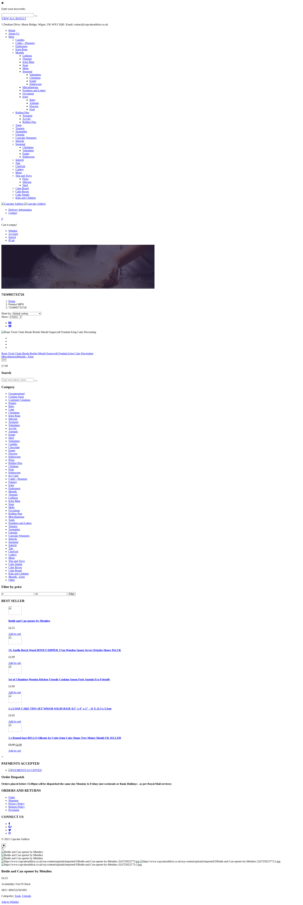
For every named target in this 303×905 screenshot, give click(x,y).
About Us (13, 33)
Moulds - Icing (25, 356)
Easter (32, 80)
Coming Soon (16, 396)
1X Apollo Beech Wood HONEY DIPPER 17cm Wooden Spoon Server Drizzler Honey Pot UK (64, 650)
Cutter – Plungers (25, 43)
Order (11, 797)
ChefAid (20, 166)
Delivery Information (20, 209)
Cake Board (22, 188)
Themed (27, 58)
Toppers (19, 128)
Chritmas (13, 466)
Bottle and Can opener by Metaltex (29, 620)
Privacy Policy (16, 803)
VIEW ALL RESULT (13, 18)
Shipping (13, 800)
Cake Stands (22, 194)
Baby (32, 99)
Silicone (26, 182)
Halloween (35, 84)
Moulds (19, 52)
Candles (19, 39)
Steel (25, 185)
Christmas (35, 77)
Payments (13, 809)
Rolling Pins (22, 112)
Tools (18, 125)
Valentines (35, 74)
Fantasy (12, 482)
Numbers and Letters (34, 90)
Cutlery (19, 169)
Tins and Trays (23, 175)
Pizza (25, 178)
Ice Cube (13, 475)
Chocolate (14, 447)
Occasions (28, 93)
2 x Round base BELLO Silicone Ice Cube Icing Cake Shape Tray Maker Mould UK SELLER (64, 737)
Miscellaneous (30, 87)
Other (11, 579)
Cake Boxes (22, 191)
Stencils (19, 140)
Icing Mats (28, 62)
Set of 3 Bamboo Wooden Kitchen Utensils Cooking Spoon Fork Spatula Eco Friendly (59, 679)
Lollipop (27, 55)
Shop (11, 36)
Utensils (19, 134)
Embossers (21, 46)
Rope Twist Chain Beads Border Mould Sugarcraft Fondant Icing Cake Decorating (47, 353)
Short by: (6, 313)
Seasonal (27, 71)
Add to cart (14, 633)
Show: (5, 316)
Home (11, 30)
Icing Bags (21, 49)
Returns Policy (16, 806)
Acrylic (26, 118)
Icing (25, 96)
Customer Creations (19, 399)
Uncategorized (16, 393)
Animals (34, 103)
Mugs (18, 172)
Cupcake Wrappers (25, 137)
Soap (25, 65)
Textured (27, 115)
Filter (71, 594)
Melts (25, 68)
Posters (12, 403)
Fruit (32, 109)
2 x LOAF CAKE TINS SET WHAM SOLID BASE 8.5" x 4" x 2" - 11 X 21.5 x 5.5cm (59, 708)
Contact (12, 212)
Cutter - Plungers (17, 478)
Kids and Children (25, 197)
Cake (11, 409)
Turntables (21, 131)
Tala (17, 163)
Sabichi (19, 159)
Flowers (33, 106)
